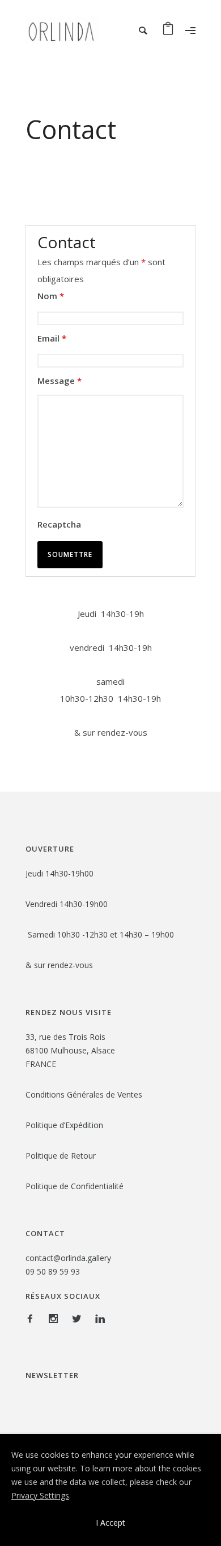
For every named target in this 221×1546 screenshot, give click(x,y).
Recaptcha (59, 524)
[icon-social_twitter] (79, 1319)
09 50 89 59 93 (53, 1271)
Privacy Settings (40, 1495)
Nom (50, 295)
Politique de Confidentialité (76, 1186)
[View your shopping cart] (168, 30)
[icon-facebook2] (33, 1319)
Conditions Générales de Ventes (84, 1094)
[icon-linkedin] (100, 1319)
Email (51, 338)
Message (59, 380)
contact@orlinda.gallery (68, 1258)
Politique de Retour (62, 1155)
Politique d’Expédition (64, 1125)
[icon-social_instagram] (56, 1319)
